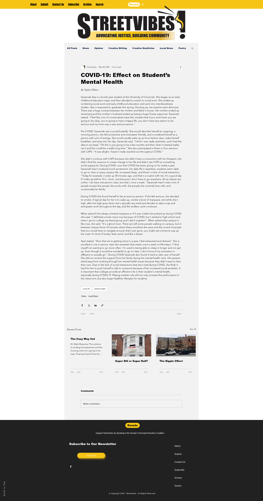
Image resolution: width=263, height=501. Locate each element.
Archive (178, 478)
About (177, 446)
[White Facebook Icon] (70, 466)
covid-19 (86, 289)
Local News (166, 48)
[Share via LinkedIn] (95, 305)
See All (193, 329)
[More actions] (180, 67)
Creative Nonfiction (143, 48)
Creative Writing (117, 48)
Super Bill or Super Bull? (131, 361)
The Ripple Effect (171, 361)
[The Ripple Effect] (176, 345)
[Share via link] (102, 305)
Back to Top (4, 488)
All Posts (72, 48)
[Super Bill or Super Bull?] (131, 345)
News (86, 48)
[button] (192, 48)
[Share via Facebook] (82, 305)
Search (178, 486)
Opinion (98, 48)
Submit (178, 454)
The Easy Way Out (83, 339)
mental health (99, 289)
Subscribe (179, 470)
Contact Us (180, 462)
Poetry (182, 48)
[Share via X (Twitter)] (89, 305)
